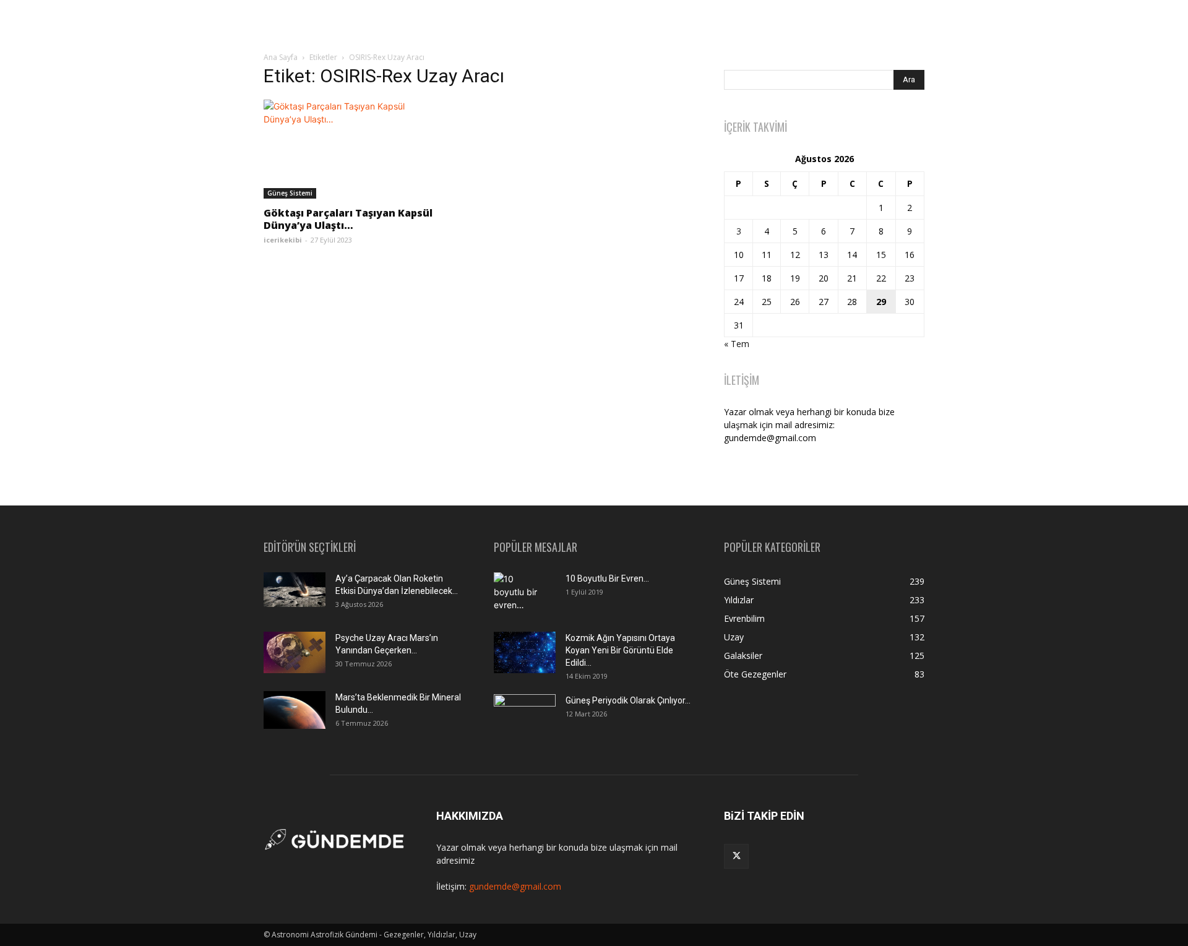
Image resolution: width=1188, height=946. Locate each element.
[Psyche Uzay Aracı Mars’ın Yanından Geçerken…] (294, 652)
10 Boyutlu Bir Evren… (607, 578)
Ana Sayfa (281, 57)
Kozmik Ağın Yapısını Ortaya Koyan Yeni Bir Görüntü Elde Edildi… (620, 650)
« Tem (736, 344)
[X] (736, 856)
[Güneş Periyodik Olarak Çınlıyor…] (525, 715)
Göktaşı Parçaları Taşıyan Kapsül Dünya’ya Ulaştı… (348, 219)
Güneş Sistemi (289, 193)
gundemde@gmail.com (515, 886)
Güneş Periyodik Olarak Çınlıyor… (628, 700)
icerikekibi (283, 239)
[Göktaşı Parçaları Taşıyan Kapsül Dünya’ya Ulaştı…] (364, 149)
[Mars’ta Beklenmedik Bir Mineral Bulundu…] (294, 710)
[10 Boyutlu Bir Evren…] (520, 594)
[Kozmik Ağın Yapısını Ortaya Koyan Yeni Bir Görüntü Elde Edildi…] (525, 652)
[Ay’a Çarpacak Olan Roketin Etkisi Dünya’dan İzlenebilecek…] (294, 589)
